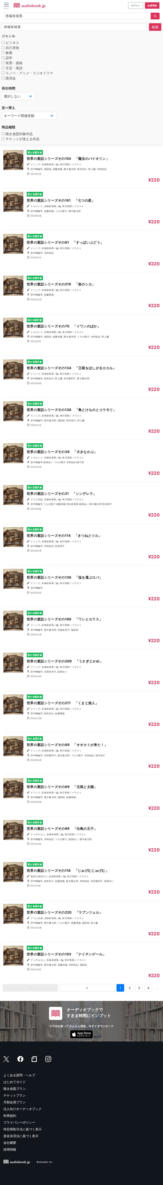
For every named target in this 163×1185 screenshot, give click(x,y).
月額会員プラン (14, 1102)
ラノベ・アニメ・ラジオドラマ (28, 73)
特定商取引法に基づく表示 (22, 1129)
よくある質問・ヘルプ (19, 1075)
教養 (8, 53)
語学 (8, 58)
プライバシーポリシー (19, 1122)
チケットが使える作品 (21, 139)
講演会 (10, 78)
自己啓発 (11, 48)
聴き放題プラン (14, 1089)
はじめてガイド (14, 1082)
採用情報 (9, 1149)
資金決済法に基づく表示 (20, 1136)
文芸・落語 (13, 68)
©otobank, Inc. (45, 1162)
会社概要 (9, 1143)
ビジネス (11, 43)
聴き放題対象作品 (18, 134)
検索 (155, 27)
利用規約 (9, 1116)
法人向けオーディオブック (22, 1109)
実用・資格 (13, 63)
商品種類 (8, 127)
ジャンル (8, 36)
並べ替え (8, 108)
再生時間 (8, 88)
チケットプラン (14, 1095)
